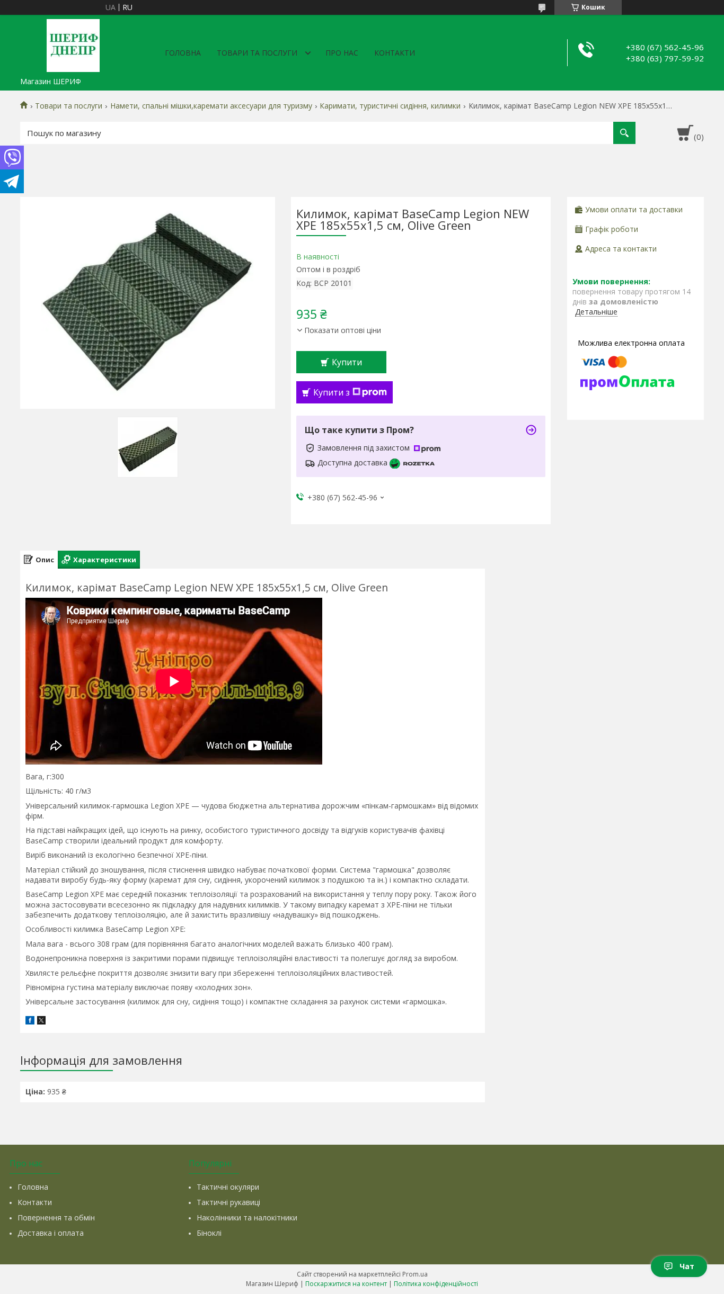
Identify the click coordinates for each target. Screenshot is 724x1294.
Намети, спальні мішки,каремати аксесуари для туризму (211, 106)
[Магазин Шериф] (73, 43)
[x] (41, 1022)
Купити (347, 362)
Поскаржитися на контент (346, 1283)
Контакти (394, 53)
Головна (183, 53)
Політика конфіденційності (436, 1283)
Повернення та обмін (56, 1217)
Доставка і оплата (50, 1233)
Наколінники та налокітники (247, 1217)
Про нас (341, 53)
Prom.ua (415, 1274)
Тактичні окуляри (228, 1187)
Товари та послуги (257, 53)
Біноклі (209, 1233)
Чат (686, 1266)
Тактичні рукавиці (228, 1202)
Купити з (331, 392)
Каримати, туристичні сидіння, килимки (390, 106)
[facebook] (29, 1022)
